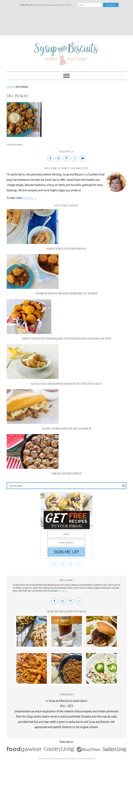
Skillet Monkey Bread (66, 473)
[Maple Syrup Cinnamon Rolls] (33, 243)
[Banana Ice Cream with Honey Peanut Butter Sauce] (33, 378)
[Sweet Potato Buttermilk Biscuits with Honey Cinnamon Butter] (29, 333)
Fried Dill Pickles (15, 144)
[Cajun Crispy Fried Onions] (31, 682)
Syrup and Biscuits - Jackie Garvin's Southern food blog (66, 52)
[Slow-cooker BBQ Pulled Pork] (101, 645)
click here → (30, 198)
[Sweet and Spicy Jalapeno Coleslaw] (101, 682)
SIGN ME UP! (111, 5)
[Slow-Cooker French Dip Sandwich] (33, 423)
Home (10, 86)
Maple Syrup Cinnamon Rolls (66, 248)
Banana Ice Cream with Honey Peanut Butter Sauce (66, 383)
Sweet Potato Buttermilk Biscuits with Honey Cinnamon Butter (66, 338)
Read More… (63, 590)
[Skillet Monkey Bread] (33, 468)
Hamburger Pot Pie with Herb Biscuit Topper (66, 293)
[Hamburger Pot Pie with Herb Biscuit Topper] (33, 288)
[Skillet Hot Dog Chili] (66, 682)
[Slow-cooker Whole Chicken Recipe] (31, 645)
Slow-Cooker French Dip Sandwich (66, 428)
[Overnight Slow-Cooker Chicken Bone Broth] (66, 645)
